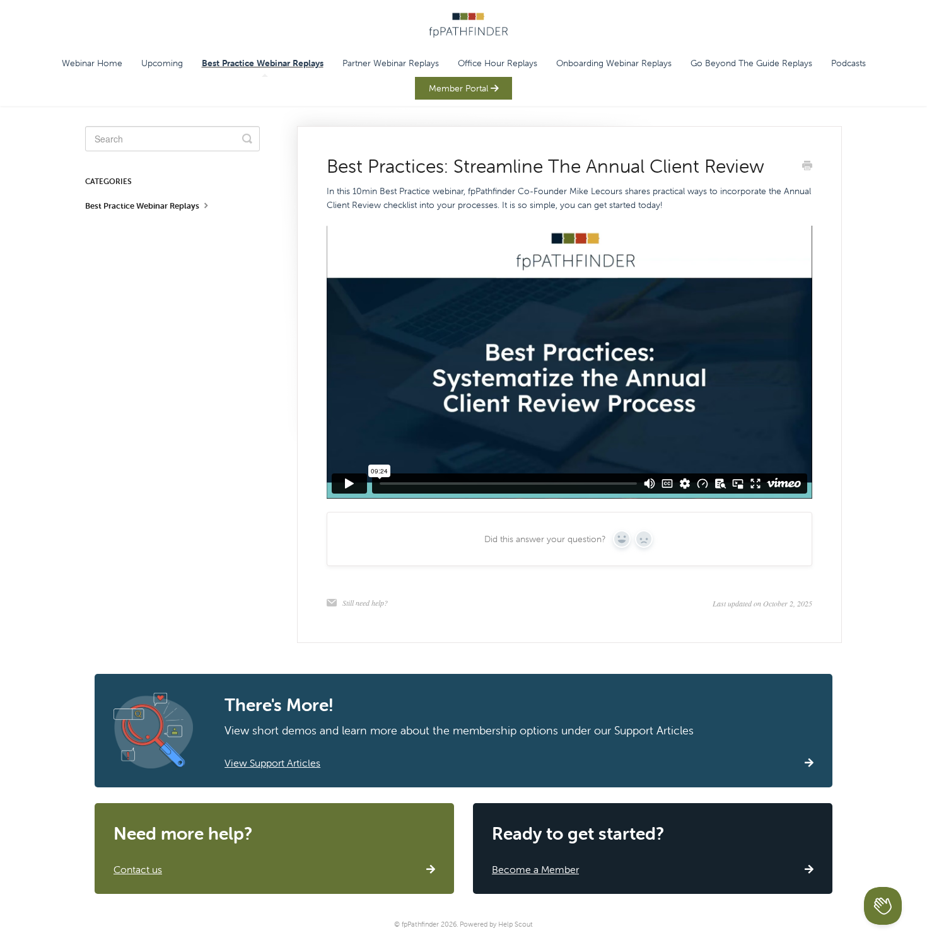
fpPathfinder (420, 924)
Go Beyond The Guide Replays (751, 63)
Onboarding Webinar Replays (614, 63)
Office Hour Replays (497, 63)
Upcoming (162, 63)
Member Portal (460, 88)
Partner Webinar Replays (390, 63)
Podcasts (848, 63)
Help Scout (515, 924)
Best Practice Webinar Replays (263, 63)
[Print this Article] (807, 167)
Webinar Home (92, 63)
